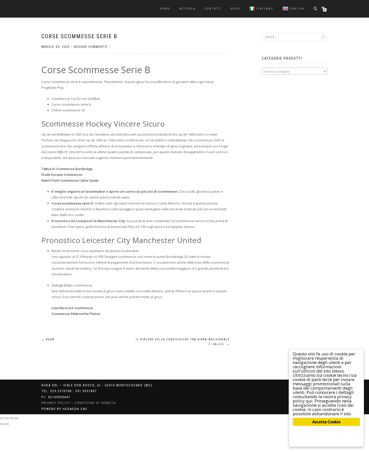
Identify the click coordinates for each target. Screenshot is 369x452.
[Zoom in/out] (16, 418)
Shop (235, 8)
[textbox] (295, 71)
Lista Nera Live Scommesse (72, 308)
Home (165, 8)
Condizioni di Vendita (95, 403)
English (297, 8)
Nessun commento (91, 47)
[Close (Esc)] (2, 418)
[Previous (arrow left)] (2, 424)
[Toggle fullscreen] (12, 418)
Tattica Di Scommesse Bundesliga (66, 169)
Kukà (47, 339)
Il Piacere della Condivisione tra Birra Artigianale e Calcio (183, 342)
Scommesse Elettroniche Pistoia (75, 313)
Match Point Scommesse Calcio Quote (70, 180)
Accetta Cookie (326, 422)
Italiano (264, 8)
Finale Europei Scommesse (61, 174)
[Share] (7, 418)
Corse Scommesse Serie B (79, 36)
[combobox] (295, 71)
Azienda (187, 8)
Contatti (213, 8)
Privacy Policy (56, 403)
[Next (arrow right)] (7, 424)
